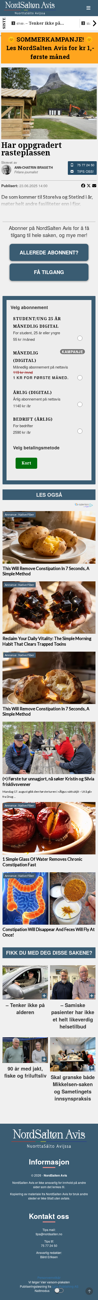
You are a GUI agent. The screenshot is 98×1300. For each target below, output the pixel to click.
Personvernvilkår (49, 1277)
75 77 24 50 (85, 164)
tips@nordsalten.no (49, 1234)
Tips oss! (85, 171)
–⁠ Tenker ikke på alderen (38, 23)
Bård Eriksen (49, 1257)
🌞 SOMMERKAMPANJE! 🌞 (50, 39)
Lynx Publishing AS (65, 1286)
